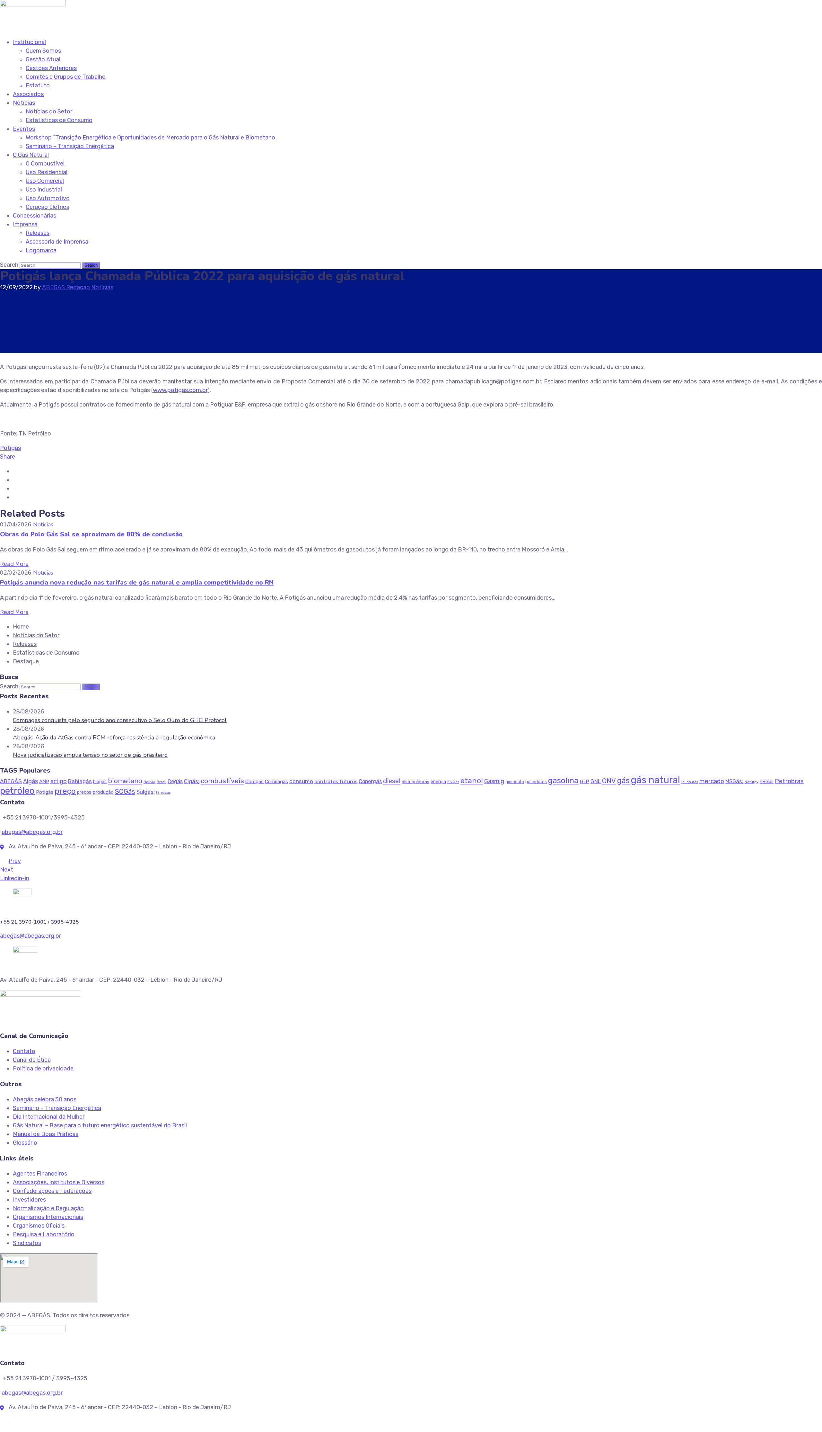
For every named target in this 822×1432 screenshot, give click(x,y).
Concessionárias (34, 215)
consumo (301, 781)
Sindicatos (27, 1243)
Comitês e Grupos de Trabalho (66, 76)
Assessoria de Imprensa (57, 241)
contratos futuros (335, 781)
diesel (391, 781)
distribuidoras (415, 781)
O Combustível (45, 163)
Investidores (29, 1199)
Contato (24, 1051)
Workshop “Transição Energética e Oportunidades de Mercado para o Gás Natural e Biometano (150, 137)
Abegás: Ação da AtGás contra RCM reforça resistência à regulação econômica (114, 737)
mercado (711, 781)
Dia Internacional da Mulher (48, 1116)
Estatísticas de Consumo (59, 120)
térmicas (163, 793)
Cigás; (191, 781)
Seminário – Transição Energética (70, 146)
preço (65, 791)
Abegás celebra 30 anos (44, 1099)
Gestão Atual (43, 59)
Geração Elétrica (47, 206)
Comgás (254, 781)
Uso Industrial (44, 189)
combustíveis (222, 781)
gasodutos (536, 781)
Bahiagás (80, 781)
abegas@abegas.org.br (32, 832)
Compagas (276, 781)
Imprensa (25, 224)
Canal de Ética (32, 1059)
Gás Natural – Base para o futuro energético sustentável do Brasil (100, 1125)
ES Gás (453, 782)
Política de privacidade (43, 1068)
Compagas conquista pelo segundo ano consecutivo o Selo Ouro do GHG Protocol (120, 720)
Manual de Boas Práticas (45, 1134)
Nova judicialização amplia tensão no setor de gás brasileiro (90, 755)
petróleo (17, 790)
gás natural (655, 779)
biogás (100, 781)
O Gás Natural (31, 154)
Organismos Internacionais (48, 1217)
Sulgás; (145, 792)
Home (21, 626)
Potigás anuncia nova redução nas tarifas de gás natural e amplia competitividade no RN (137, 582)
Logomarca (41, 250)
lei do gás (689, 782)
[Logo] (33, 4)
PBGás (767, 781)
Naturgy (751, 782)
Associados (28, 94)
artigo (58, 781)
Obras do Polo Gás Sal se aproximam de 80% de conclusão (91, 534)
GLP (584, 781)
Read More (14, 564)
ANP (44, 781)
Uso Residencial (46, 172)
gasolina (563, 780)
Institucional (29, 42)
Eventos (24, 128)
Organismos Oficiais (39, 1225)
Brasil (161, 782)
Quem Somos (43, 50)
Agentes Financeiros (40, 1173)
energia (438, 781)
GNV (609, 781)
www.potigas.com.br (180, 390)
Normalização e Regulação (48, 1208)
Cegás (175, 781)
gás (623, 780)
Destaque (26, 661)
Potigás (10, 448)
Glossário (25, 1142)
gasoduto (514, 782)
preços (84, 792)
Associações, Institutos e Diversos (58, 1182)
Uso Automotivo (48, 198)
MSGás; (734, 781)
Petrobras (789, 781)
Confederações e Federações (52, 1191)
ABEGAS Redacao (66, 287)
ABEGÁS (11, 781)
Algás (30, 781)
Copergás (370, 781)
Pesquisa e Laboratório (43, 1234)
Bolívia (149, 782)
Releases (37, 233)
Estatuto (38, 85)
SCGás (125, 791)
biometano (125, 781)
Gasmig (494, 781)
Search (9, 264)
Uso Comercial (45, 180)
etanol (471, 780)
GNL (595, 781)
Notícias (24, 102)
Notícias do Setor (49, 111)
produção (103, 792)
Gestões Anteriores (51, 68)
